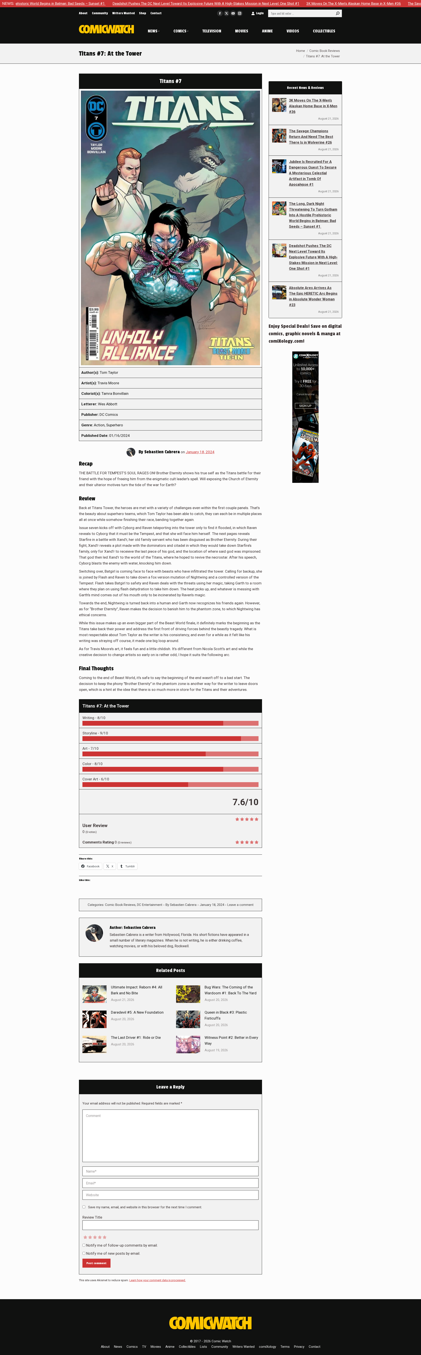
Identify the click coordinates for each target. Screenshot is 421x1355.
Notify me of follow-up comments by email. (122, 1245)
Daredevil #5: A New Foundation (137, 1012)
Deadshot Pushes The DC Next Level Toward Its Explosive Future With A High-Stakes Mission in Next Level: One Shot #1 (127, 4)
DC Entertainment (149, 905)
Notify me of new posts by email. (113, 1253)
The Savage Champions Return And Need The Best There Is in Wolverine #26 (311, 137)
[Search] (337, 13)
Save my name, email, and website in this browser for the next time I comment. (145, 1207)
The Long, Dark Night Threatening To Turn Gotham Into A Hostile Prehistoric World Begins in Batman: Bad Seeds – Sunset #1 (313, 215)
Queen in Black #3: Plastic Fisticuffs (226, 1015)
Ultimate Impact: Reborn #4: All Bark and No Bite (136, 990)
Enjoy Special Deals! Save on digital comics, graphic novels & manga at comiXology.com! (305, 333)
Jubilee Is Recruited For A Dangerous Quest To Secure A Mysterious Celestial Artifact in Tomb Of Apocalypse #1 (313, 173)
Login (260, 13)
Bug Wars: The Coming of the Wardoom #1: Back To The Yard (231, 990)
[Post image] (94, 994)
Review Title (92, 1217)
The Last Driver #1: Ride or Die (136, 1037)
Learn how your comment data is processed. (157, 1280)
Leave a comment (240, 905)
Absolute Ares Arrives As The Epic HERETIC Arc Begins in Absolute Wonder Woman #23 (313, 296)
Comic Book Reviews (120, 905)
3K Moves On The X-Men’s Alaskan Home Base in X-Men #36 (275, 4)
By (181, 905)
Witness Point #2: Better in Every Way (231, 1040)
